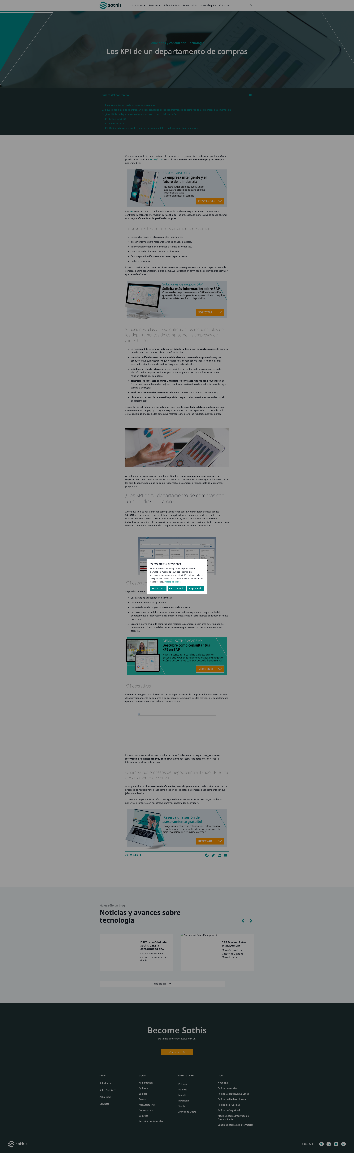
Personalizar (158, 588)
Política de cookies (173, 581)
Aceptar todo (195, 588)
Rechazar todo (176, 588)
